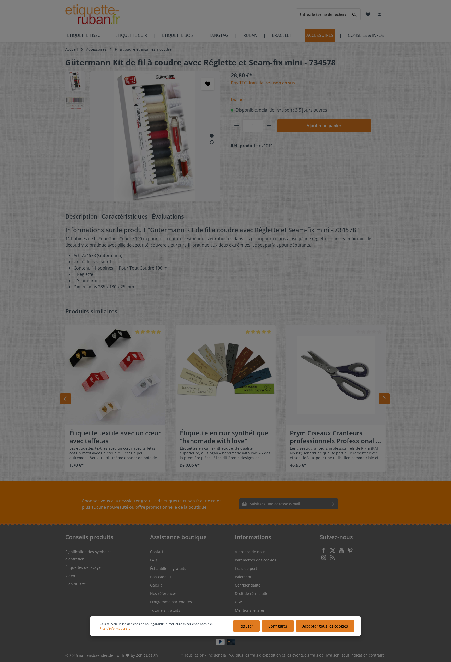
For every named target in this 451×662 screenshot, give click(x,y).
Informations (253, 537)
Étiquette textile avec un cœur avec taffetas (115, 437)
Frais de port (246, 568)
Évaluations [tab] (168, 216)
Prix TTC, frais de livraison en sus (263, 83)
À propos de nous (250, 551)
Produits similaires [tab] (91, 311)
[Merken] (207, 84)
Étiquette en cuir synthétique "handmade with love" (224, 437)
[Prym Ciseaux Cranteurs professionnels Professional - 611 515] (336, 375)
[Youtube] (342, 551)
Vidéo (70, 575)
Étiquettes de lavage (83, 567)
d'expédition (270, 655)
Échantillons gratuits (168, 568)
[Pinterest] (350, 551)
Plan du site (75, 584)
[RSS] (332, 558)
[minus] (237, 125)
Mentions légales (250, 610)
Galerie (156, 585)
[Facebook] (324, 551)
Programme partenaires (171, 601)
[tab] (81, 216)
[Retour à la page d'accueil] (92, 14)
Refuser (246, 626)
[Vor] (384, 398)
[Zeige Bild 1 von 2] (212, 136)
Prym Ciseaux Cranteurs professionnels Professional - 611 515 (334, 437)
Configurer (277, 626)
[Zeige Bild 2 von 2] (212, 142)
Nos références (163, 593)
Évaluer (238, 99)
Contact (156, 551)
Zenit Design (147, 655)
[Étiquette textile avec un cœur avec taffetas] (115, 375)
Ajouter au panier (324, 125)
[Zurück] (65, 398)
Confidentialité (247, 585)
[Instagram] (324, 558)
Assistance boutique (178, 537)
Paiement (243, 576)
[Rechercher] (354, 14)
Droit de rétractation (253, 593)
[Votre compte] (379, 14)
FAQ (153, 560)
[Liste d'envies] (368, 14)
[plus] (269, 125)
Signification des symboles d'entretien (88, 555)
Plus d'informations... (115, 628)
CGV (238, 601)
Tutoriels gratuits (165, 610)
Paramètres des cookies (255, 560)
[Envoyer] (333, 503)
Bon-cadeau (160, 576)
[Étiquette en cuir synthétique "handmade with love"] (226, 375)
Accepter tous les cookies (325, 626)
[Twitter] (333, 551)
